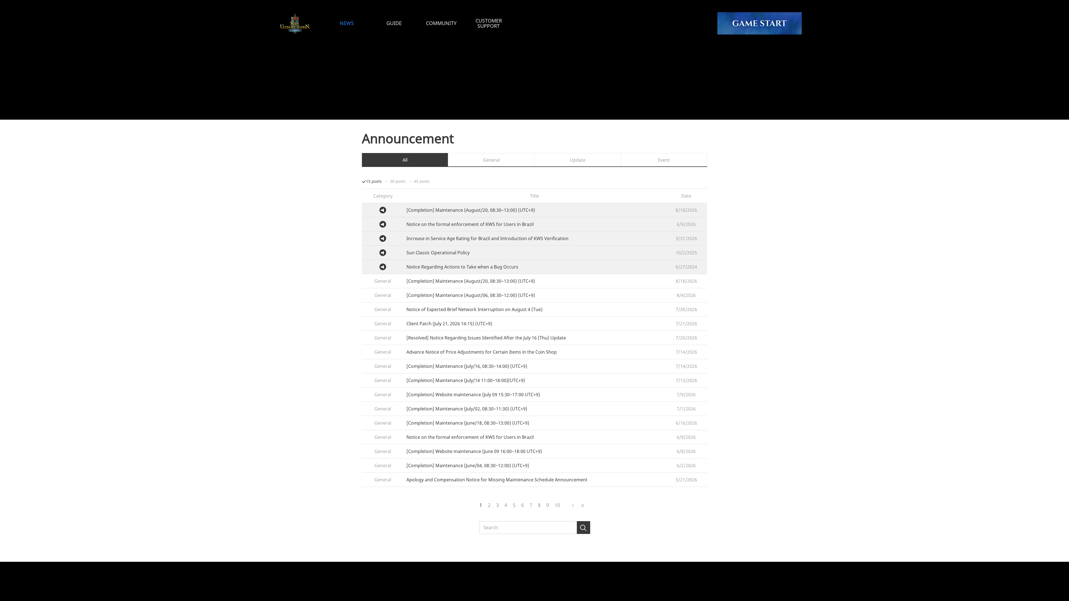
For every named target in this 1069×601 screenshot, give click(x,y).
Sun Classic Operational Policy (438, 253)
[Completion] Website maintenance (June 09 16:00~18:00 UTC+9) (474, 451)
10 (557, 505)
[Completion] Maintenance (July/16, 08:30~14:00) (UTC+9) (466, 366)
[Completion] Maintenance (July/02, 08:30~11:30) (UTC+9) (466, 409)
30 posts (398, 181)
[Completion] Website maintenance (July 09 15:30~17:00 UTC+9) (473, 395)
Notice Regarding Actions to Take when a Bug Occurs (462, 267)
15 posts (374, 181)
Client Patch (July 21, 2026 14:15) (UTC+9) (449, 324)
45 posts (422, 181)
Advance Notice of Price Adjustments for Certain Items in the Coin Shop (481, 352)
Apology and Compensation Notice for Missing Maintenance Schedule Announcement (496, 480)
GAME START (759, 23)
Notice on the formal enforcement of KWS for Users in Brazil (470, 224)
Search (583, 527)
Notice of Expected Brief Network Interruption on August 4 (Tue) (474, 309)
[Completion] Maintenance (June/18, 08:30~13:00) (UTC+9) (467, 423)
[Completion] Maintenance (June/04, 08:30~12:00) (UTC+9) (467, 466)
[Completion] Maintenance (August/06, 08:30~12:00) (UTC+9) (470, 295)
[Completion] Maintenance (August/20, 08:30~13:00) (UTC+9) (470, 210)
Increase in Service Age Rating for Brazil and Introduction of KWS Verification (487, 239)
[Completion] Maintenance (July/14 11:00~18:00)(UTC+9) (465, 380)
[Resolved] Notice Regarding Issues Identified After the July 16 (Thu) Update (486, 338)
